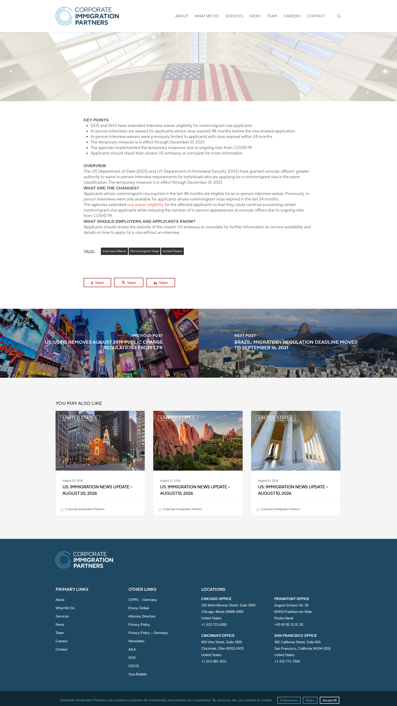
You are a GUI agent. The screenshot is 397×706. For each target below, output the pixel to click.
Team (60, 633)
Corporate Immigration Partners (85, 509)
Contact (61, 649)
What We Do (65, 608)
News (60, 624)
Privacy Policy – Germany (148, 633)
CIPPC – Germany (142, 600)
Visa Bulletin (137, 674)
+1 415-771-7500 (287, 661)
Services (62, 616)
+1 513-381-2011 (214, 661)
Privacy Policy (139, 624)
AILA (132, 649)
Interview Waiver (114, 251)
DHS (132, 658)
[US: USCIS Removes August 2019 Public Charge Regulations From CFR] (99, 343)
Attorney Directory (142, 616)
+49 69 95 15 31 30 (288, 624)
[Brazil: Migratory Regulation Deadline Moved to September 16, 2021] (297, 343)
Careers (62, 641)
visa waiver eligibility (145, 204)
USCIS (133, 666)
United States (198, 87)
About (60, 600)
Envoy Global (138, 608)
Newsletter (136, 641)
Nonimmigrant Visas (144, 251)
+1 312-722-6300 (214, 624)
